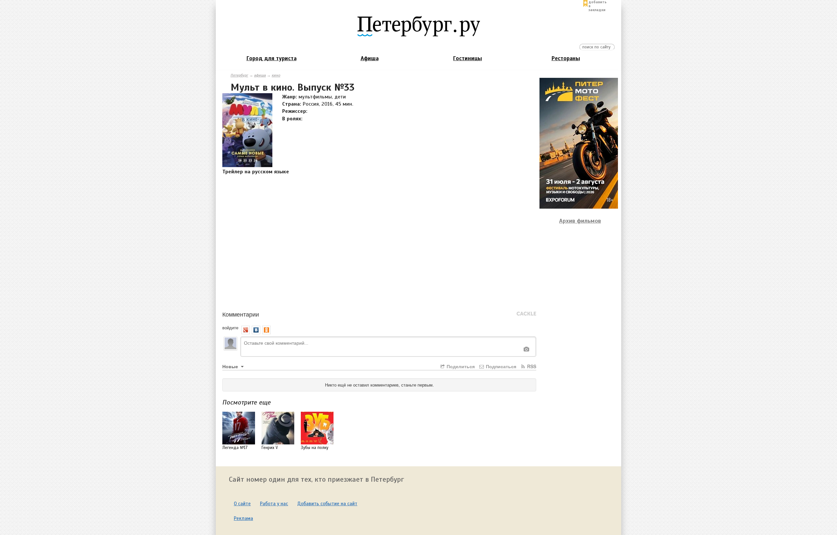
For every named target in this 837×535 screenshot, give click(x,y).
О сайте (242, 504)
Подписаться (500, 366)
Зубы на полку (314, 447)
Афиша (370, 58)
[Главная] (418, 26)
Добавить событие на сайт (327, 504)
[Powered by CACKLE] (526, 314)
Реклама (243, 518)
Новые (230, 366)
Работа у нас (274, 504)
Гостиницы (467, 58)
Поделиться (460, 366)
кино (276, 75)
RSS (531, 366)
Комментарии (240, 314)
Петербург (239, 75)
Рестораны (566, 58)
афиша (260, 75)
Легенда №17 (235, 447)
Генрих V (270, 447)
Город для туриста (272, 58)
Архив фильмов (580, 220)
